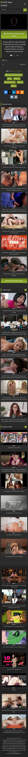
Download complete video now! (15, 35)
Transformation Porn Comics (14, 74)
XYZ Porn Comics (6, 3)
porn (14, 85)
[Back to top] (23, 752)
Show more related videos (14, 280)
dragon (17, 78)
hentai (20, 82)
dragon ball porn (10, 82)
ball (10, 78)
